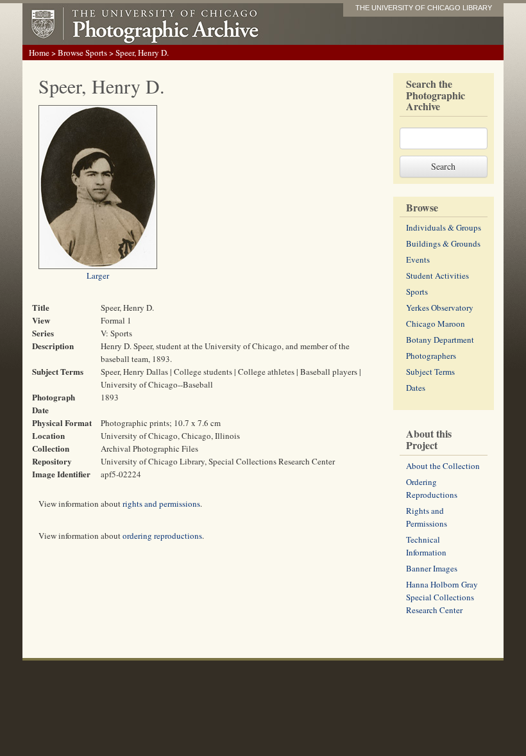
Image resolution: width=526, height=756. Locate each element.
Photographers (431, 355)
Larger (98, 275)
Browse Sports (82, 52)
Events (418, 259)
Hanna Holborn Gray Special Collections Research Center (442, 597)
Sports (417, 291)
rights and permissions (161, 503)
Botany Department (440, 339)
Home (39, 52)
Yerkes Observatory (439, 307)
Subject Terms (430, 371)
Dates (415, 387)
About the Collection (443, 466)
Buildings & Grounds (443, 243)
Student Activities (437, 275)
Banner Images (431, 568)
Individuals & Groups (443, 227)
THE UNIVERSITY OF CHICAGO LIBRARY (423, 8)
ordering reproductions (162, 535)
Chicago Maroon (435, 323)
